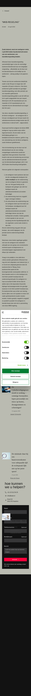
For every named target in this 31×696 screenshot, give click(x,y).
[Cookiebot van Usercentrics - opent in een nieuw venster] (22, 312)
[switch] (26, 347)
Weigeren (15, 382)
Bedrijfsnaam (8, 536)
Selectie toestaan (15, 376)
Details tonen (22, 365)
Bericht (6, 546)
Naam (6, 508)
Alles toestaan (15, 371)
